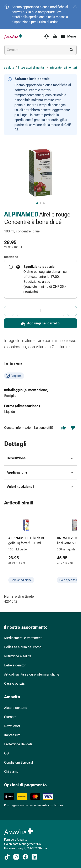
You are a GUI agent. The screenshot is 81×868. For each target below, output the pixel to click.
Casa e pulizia (14, 683)
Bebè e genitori (15, 665)
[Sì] (63, 428)
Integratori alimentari (31, 67)
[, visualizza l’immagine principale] (37, 203)
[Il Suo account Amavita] (45, 36)
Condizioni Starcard (18, 762)
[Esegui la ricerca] (72, 50)
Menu (71, 36)
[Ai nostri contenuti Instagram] (16, 857)
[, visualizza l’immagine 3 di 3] (44, 203)
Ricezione (11, 256)
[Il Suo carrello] (55, 36)
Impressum (12, 735)
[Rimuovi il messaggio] (75, 6)
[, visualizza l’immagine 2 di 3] (40, 203)
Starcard (10, 717)
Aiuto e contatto (15, 708)
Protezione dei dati (18, 744)
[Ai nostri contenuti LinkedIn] (34, 857)
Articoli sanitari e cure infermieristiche (31, 674)
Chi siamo (11, 772)
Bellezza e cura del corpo (23, 647)
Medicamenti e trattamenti (23, 638)
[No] (73, 428)
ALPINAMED (21, 214)
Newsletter (12, 726)
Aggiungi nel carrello (43, 323)
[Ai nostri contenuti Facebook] (25, 857)
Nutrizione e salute (17, 656)
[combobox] (34, 50)
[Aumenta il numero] (72, 311)
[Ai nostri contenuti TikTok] (7, 857)
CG (6, 753)
